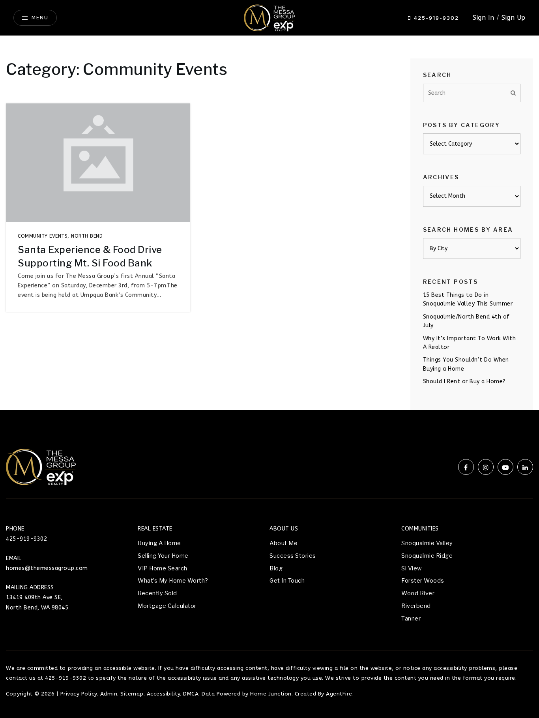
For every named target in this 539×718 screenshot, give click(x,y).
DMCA (190, 693)
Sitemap (132, 693)
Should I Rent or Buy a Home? (464, 381)
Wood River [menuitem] (417, 593)
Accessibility (163, 693)
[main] (269, 205)
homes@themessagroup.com (47, 568)
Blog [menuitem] (276, 568)
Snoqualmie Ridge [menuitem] (427, 555)
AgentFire (339, 693)
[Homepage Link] (269, 17)
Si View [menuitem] (411, 568)
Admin (109, 693)
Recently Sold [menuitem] (157, 593)
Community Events (42, 236)
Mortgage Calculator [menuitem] (167, 605)
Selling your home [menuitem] (163, 555)
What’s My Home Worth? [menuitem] (173, 580)
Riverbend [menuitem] (416, 605)
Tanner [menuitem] (411, 618)
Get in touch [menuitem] (287, 580)
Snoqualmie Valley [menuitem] (427, 543)
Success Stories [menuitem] (293, 555)
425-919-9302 (435, 18)
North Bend (87, 236)
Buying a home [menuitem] (159, 543)
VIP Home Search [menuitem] (162, 568)
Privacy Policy (78, 693)
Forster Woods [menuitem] (422, 580)
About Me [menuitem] (284, 543)
